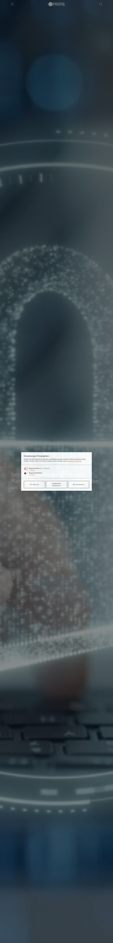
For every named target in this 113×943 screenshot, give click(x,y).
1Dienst (31, 470)
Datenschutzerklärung (74, 461)
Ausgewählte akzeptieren (56, 484)
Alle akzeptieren (78, 484)
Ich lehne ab (34, 484)
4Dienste (32, 474)
